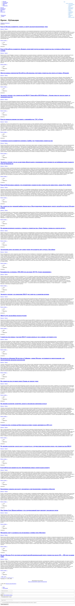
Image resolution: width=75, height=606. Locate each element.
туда (5, 576)
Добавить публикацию (5, 23)
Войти (2, 595)
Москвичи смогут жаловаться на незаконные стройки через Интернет (23, 532)
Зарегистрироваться (4, 604)
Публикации (5, 2)
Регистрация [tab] (5, 588)
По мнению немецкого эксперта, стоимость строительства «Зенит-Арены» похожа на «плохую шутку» (33, 228)
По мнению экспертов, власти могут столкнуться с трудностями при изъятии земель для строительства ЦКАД (35, 446)
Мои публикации (70, 7)
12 (11, 577)
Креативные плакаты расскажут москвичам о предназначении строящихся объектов (27, 489)
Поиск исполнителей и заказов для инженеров (37, 581)
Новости (2, 29)
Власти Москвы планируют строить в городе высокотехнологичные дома (24, 26)
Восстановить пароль (8, 595)
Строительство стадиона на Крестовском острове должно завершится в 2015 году (26, 425)
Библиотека (5, 5)
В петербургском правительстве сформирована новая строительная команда (25, 467)
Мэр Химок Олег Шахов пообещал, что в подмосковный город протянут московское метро (29, 510)
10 (9, 577)
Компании (5, 3)
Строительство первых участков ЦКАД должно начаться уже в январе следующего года (28, 337)
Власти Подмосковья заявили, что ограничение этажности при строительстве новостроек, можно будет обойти (35, 185)
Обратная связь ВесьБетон (11, 583)
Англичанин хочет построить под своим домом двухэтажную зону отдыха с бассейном (27, 249)
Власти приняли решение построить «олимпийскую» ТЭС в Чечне (21, 119)
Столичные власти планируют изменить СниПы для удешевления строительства (26, 140)
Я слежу (69, 9)
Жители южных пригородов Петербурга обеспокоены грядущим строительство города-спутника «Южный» (34, 73)
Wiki (4, 4)
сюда (2, 576)
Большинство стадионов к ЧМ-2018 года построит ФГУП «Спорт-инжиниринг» (26, 272)
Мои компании (70, 8)
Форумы (4, 1)
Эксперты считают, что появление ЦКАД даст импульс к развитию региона (24, 294)
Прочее (6, 29)
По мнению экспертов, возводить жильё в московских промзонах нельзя (23, 403)
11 (10, 577)
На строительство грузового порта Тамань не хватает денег (19, 381)
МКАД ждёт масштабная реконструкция (13, 315)
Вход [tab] (4, 587)
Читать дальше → (4, 40)
